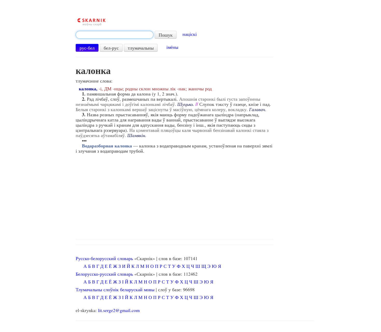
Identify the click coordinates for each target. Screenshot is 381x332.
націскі (189, 34)
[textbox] (114, 35)
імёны (172, 47)
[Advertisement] (195, 195)
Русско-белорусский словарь (104, 258)
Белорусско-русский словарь (104, 274)
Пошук (166, 35)
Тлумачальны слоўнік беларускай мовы (115, 289)
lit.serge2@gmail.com (119, 310)
